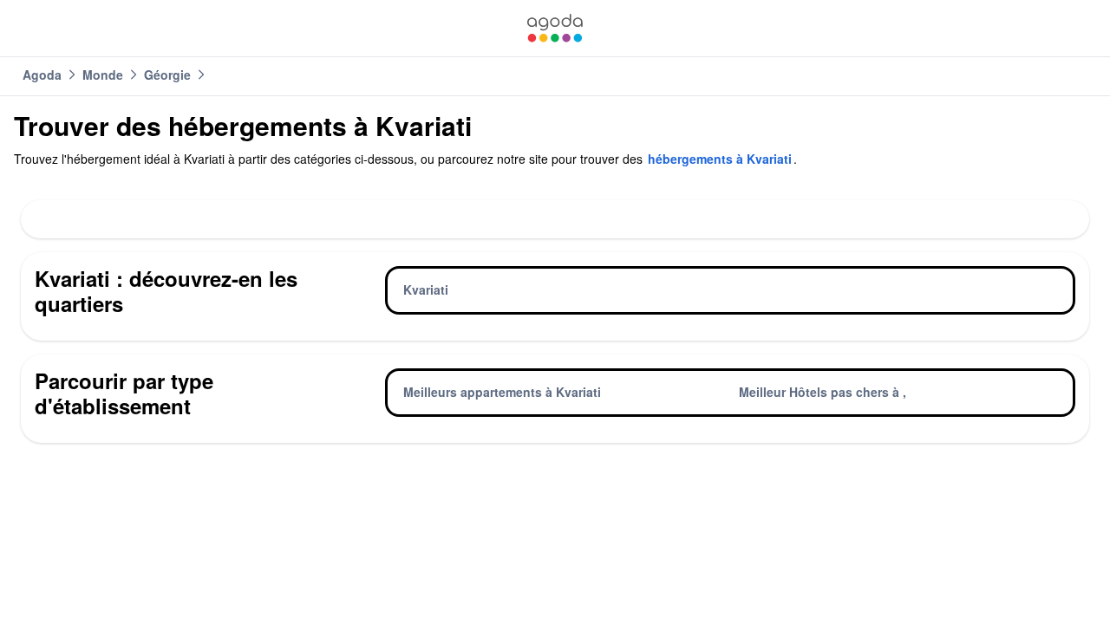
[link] (555, 28)
